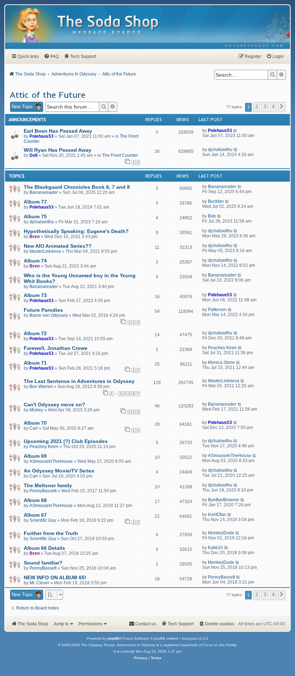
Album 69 (35, 456)
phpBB (113, 638)
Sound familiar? (43, 563)
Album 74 (35, 261)
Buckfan (216, 201)
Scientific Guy (43, 520)
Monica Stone (221, 362)
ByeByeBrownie (223, 499)
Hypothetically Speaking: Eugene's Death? (76, 231)
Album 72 (35, 333)
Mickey (36, 409)
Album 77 (35, 202)
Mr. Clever (39, 582)
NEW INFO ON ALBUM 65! (55, 577)
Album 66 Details (44, 548)
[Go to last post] (235, 130)
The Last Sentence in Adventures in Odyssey (79, 381)
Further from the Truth (51, 533)
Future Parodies (43, 310)
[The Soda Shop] (108, 25)
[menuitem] (255, 46)
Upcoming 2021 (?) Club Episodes (66, 441)
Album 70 (35, 423)
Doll (33, 155)
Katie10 (215, 547)
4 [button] (273, 106)
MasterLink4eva (45, 251)
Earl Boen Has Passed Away (58, 131)
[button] (281, 107)
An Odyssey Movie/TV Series (59, 471)
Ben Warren (41, 386)
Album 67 (35, 515)
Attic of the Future (47, 94)
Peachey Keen (222, 347)
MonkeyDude (221, 532)
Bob (212, 216)
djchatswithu (220, 149)
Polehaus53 (42, 136)
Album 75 (35, 216)
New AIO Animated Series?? (58, 246)
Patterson (217, 309)
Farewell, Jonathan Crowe (55, 348)
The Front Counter (120, 155)
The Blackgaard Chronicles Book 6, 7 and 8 (77, 187)
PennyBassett (43, 490)
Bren (35, 236)
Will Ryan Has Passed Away (57, 150)
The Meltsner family (48, 485)
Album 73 (35, 295)
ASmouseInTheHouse (51, 461)
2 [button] (256, 106)
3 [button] (265, 106)
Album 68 (35, 500)
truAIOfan (217, 514)
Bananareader (44, 192)
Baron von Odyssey (49, 315)
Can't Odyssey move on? (54, 404)
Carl (34, 428)
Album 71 (35, 363)
